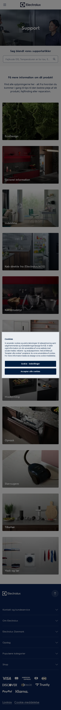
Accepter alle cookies (30, 371)
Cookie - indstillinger (30, 364)
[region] (30, 355)
